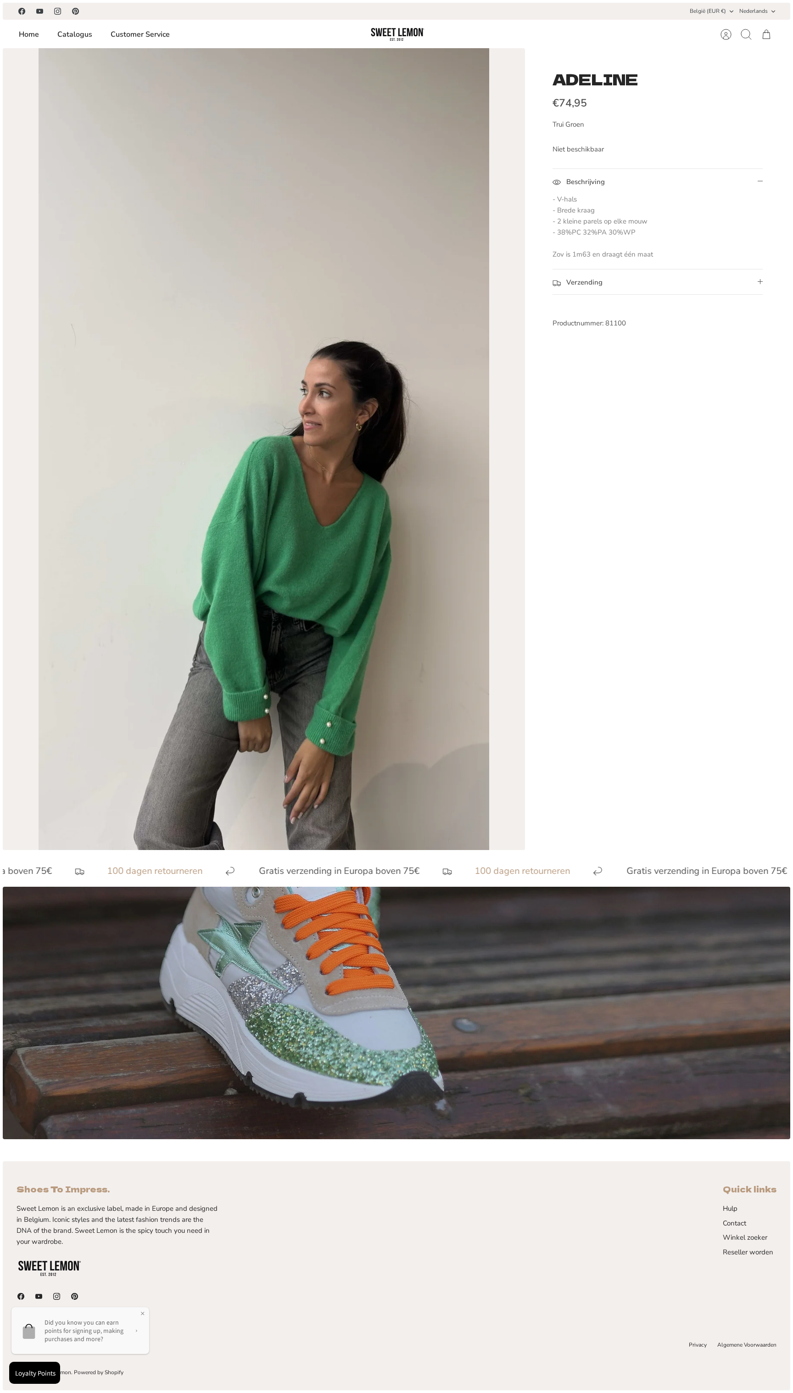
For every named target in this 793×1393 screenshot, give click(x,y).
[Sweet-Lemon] (396, 34)
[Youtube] (40, 11)
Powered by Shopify (98, 1372)
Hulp (730, 1208)
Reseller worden (748, 1252)
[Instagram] (58, 11)
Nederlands (753, 11)
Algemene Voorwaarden (746, 1344)
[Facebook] (22, 11)
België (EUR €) (708, 11)
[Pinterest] (75, 11)
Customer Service (140, 34)
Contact (734, 1223)
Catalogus (74, 34)
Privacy (698, 1344)
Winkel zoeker (745, 1237)
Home (29, 34)
